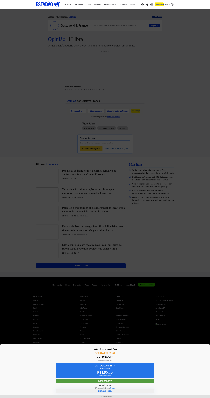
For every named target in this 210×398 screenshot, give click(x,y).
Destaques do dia (105, 391)
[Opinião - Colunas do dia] (147, 4)
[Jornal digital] (152, 4)
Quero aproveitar (105, 381)
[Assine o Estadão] (159, 4)
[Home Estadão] (48, 4)
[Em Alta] (142, 4)
